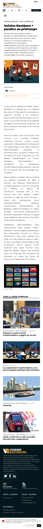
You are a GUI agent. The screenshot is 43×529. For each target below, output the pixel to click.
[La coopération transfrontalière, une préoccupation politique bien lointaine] (21, 352)
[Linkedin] (14, 476)
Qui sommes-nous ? (28, 497)
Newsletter (7, 487)
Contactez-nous (27, 500)
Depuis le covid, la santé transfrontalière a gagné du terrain (19, 334)
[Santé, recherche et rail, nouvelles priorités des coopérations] (21, 422)
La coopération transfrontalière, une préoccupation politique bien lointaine (21, 369)
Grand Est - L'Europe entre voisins (13, 512)
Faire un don (7, 497)
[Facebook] (10, 476)
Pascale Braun (9, 96)
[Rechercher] (12, 10)
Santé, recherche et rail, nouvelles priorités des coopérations (19, 438)
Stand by (7, 405)
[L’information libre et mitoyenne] (12, 4)
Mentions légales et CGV (29, 502)
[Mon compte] (26, 10)
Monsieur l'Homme (9, 510)
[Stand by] (21, 388)
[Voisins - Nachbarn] (5, 16)
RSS (24, 487)
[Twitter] (5, 476)
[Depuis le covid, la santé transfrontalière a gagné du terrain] (21, 314)
